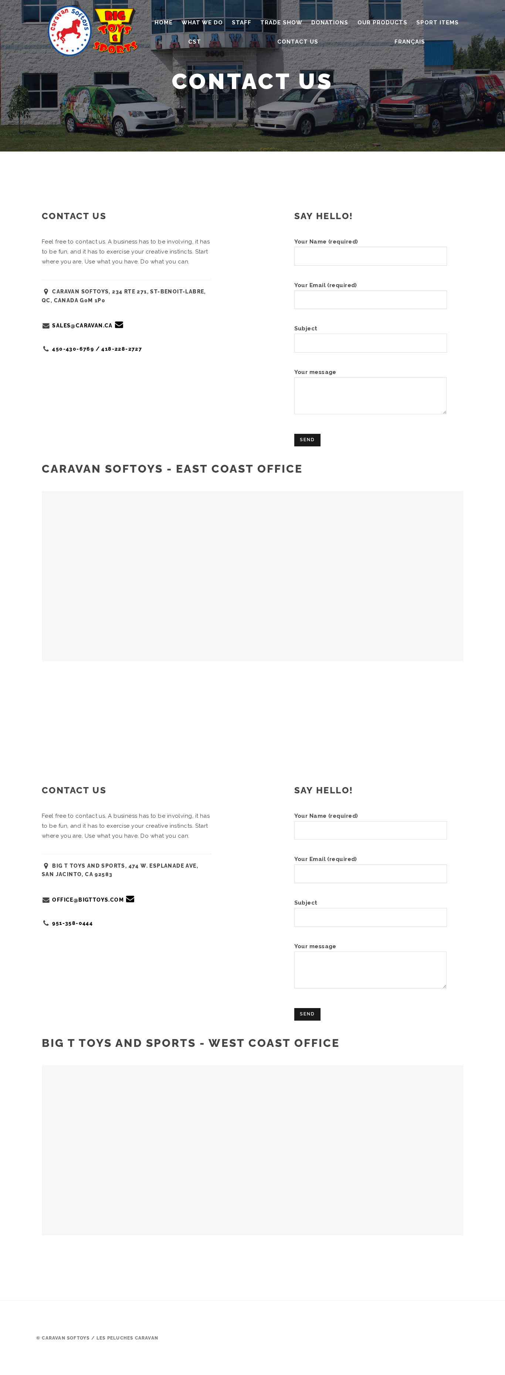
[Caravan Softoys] (95, 27)
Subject (306, 328)
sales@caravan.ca (82, 326)
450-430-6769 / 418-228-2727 (97, 349)
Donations (329, 22)
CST (194, 41)
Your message (315, 372)
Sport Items (437, 22)
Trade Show (281, 22)
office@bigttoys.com (88, 900)
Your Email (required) (325, 285)
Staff (241, 22)
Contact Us (297, 41)
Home (164, 22)
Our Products (382, 22)
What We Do (202, 22)
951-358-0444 (72, 923)
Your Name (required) (326, 241)
